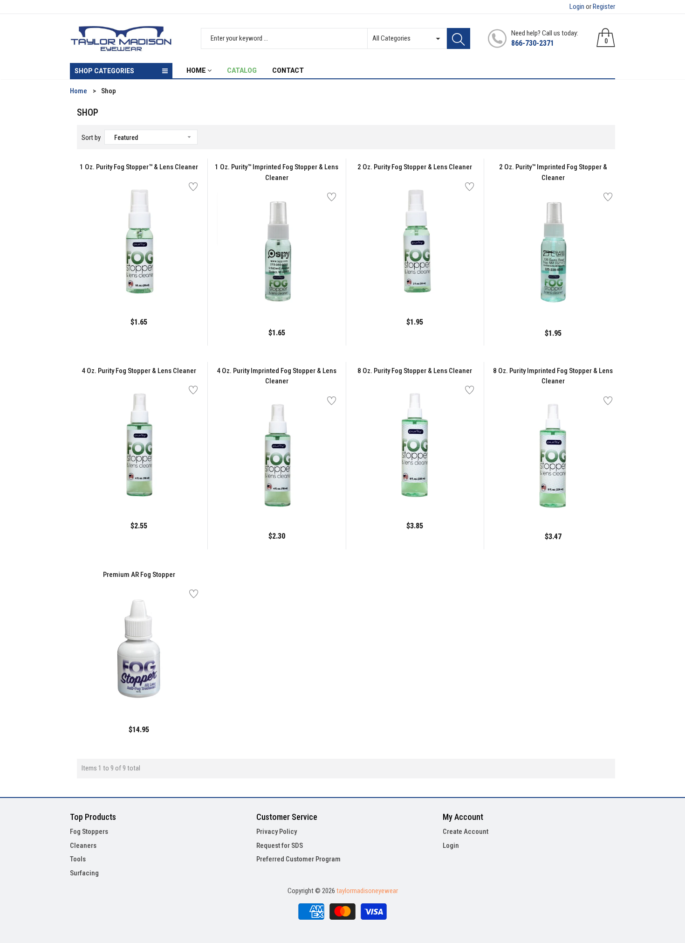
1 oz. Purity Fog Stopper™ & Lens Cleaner (139, 167)
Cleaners (83, 845)
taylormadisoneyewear (367, 891)
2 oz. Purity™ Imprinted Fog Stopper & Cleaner (553, 172)
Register (604, 6)
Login (576, 6)
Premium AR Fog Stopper (139, 574)
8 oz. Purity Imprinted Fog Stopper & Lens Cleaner (553, 376)
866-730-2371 (532, 43)
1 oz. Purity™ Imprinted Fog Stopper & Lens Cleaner (276, 172)
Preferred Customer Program (298, 859)
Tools (78, 859)
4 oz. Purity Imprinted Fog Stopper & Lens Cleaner (276, 376)
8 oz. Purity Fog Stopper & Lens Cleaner (414, 371)
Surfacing (84, 873)
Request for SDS (279, 845)
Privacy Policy (276, 831)
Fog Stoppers (89, 831)
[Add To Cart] (115, 282)
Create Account (465, 831)
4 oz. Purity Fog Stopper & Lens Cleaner (139, 371)
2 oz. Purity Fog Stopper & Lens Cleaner (414, 167)
